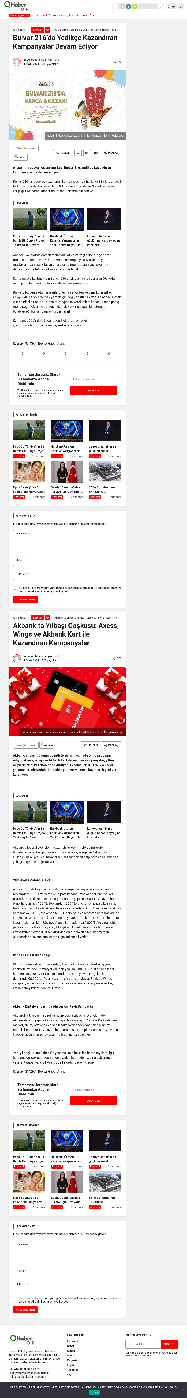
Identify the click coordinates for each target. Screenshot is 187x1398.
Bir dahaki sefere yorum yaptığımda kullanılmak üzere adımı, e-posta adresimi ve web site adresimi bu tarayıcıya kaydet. (70, 589)
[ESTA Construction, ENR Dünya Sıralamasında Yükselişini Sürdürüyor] (105, 480)
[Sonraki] (160, 6)
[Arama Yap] (181, 6)
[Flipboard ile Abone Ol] (20, 157)
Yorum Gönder (25, 599)
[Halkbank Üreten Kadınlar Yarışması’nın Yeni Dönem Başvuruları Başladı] (67, 227)
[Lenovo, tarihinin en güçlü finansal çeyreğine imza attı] (104, 227)
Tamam (94, 1392)
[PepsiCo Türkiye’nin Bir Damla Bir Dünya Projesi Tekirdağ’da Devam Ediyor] (30, 227)
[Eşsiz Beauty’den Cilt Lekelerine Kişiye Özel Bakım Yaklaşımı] (29, 480)
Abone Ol (93, 390)
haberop (28, 59)
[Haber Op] (16, 6)
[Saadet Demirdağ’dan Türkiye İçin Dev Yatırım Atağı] (67, 480)
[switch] (171, 6)
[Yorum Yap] (78, 152)
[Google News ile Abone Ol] (26, 148)
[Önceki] (115, 6)
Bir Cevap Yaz (25, 516)
